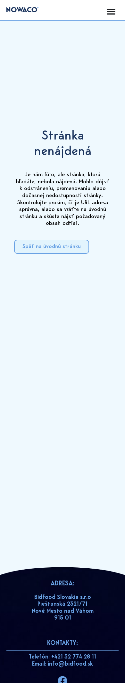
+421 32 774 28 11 (73, 657)
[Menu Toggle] (111, 11)
